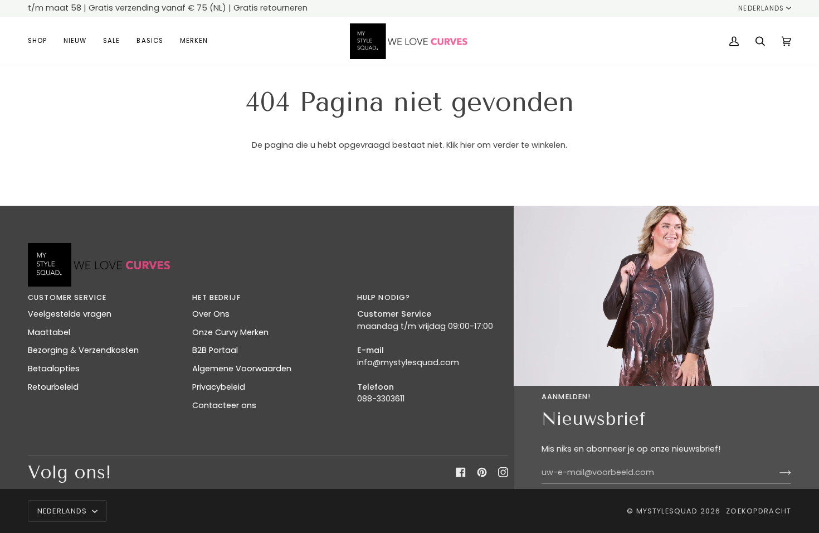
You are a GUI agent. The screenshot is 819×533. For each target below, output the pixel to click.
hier (467, 145)
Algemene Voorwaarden (241, 368)
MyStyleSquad (667, 511)
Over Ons (211, 313)
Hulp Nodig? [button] (384, 297)
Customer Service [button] (67, 297)
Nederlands (760, 8)
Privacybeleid (218, 387)
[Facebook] (461, 472)
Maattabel (49, 332)
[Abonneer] (776, 472)
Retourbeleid (53, 387)
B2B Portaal (215, 350)
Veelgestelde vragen (69, 313)
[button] (41, 41)
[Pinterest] (482, 472)
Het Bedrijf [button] (216, 297)
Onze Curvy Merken (230, 332)
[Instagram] (503, 472)
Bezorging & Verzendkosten (83, 350)
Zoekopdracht (758, 511)
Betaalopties (54, 368)
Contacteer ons (224, 405)
